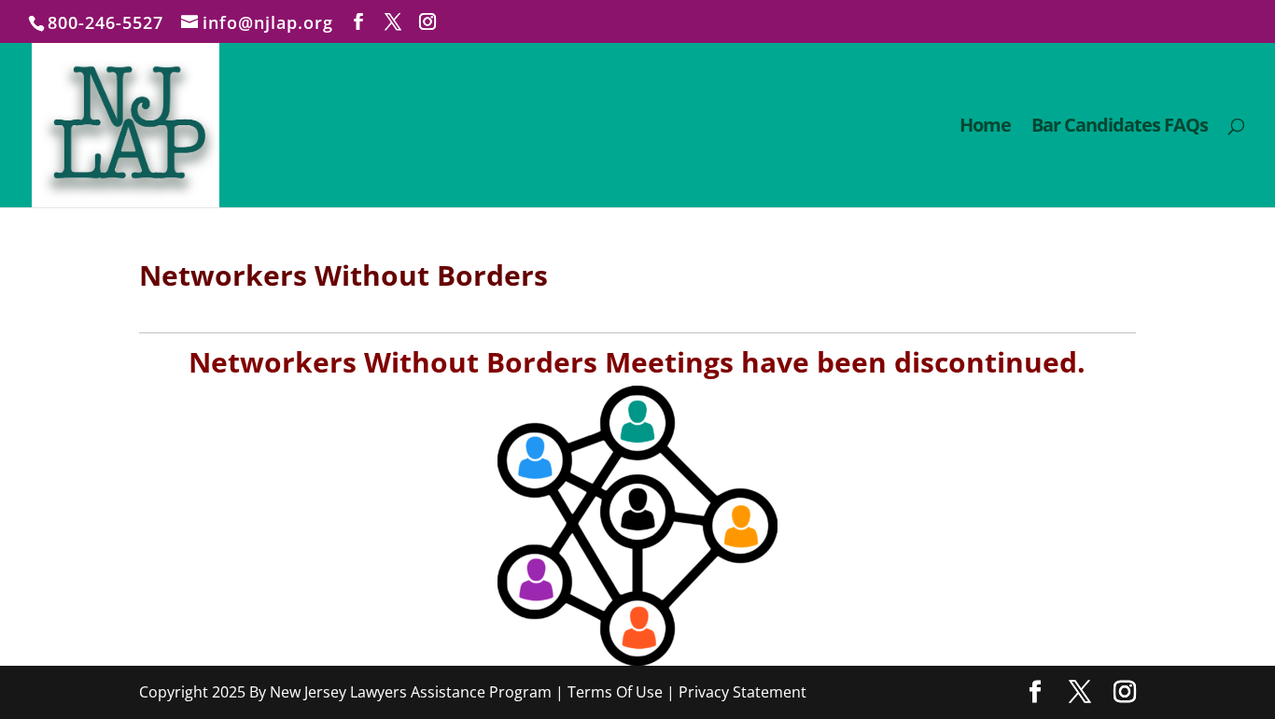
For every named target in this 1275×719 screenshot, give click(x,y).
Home (985, 128)
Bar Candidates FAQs (1119, 128)
